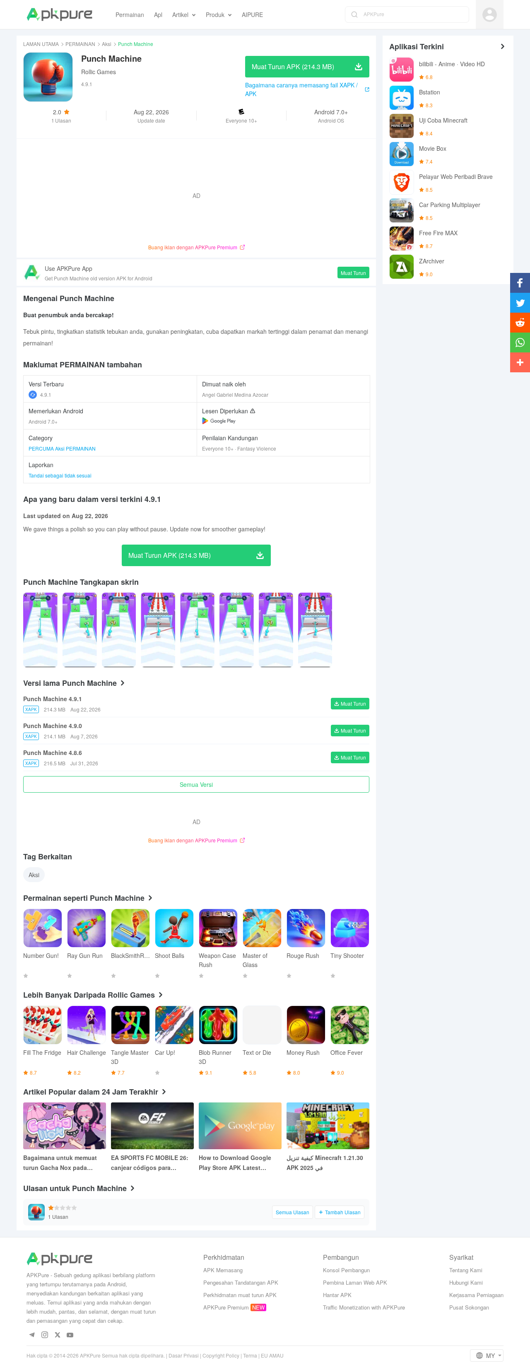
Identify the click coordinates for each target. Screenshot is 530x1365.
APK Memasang (223, 1270)
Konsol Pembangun (346, 1270)
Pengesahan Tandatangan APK (240, 1282)
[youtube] (70, 1335)
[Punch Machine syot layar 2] (119, 630)
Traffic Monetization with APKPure (364, 1307)
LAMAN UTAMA (41, 43)
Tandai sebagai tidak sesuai (60, 475)
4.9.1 (45, 394)
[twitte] (57, 1335)
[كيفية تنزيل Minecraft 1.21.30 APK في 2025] (328, 1125)
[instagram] (44, 1335)
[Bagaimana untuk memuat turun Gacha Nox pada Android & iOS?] (64, 1125)
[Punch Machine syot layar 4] (197, 630)
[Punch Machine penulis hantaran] (40, 630)
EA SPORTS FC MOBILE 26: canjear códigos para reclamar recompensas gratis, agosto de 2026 (149, 1162)
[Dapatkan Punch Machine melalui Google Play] (219, 420)
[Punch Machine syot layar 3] (158, 630)
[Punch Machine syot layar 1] (80, 630)
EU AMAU (272, 1355)
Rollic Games (98, 72)
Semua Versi (196, 784)
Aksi (106, 43)
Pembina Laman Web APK (355, 1282)
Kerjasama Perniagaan (476, 1295)
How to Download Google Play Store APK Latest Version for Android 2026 (235, 1162)
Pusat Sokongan (469, 1307)
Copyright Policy (220, 1355)
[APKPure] (59, 14)
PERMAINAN (80, 43)
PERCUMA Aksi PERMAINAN (62, 448)
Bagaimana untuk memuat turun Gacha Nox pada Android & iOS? (60, 1162)
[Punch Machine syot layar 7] (315, 630)
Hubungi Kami (466, 1282)
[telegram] (31, 1335)
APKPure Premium (226, 1307)
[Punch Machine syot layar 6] (276, 630)
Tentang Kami (465, 1270)
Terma (250, 1355)
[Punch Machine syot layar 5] (236, 630)
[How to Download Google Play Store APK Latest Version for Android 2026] (240, 1125)
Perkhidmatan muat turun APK (240, 1295)
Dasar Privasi (184, 1355)
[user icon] (489, 14)
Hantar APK (337, 1295)
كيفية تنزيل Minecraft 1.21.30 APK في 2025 (325, 1162)
